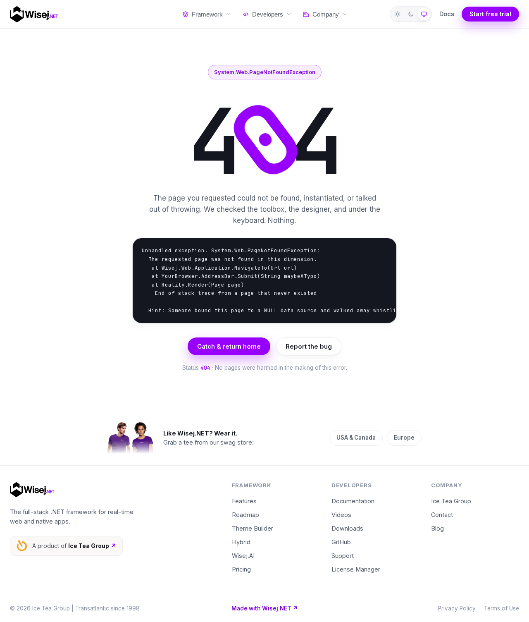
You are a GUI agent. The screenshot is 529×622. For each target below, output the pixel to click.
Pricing (241, 569)
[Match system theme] (424, 14)
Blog (437, 528)
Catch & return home (229, 346)
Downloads (347, 528)
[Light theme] (397, 14)
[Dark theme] (411, 14)
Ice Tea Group (451, 501)
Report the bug (309, 346)
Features (244, 501)
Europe (404, 437)
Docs (446, 14)
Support (342, 555)
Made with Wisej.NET (264, 608)
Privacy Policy (457, 608)
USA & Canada (356, 437)
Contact (442, 514)
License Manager (355, 569)
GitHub (341, 541)
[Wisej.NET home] (87, 14)
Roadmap (245, 514)
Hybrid (241, 541)
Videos (341, 514)
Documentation (352, 501)
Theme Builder (252, 528)
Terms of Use (501, 608)
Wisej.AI (243, 555)
